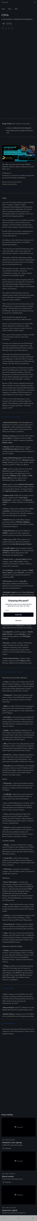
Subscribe (18, 615)
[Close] (33, 599)
